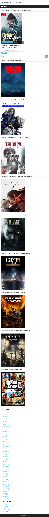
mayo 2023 (5, 476)
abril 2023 (5, 478)
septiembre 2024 (7, 449)
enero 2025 (5, 443)
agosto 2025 (6, 431)
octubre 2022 (6, 488)
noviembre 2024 (6, 446)
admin (13, 50)
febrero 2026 (6, 421)
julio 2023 (5, 473)
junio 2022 (5, 494)
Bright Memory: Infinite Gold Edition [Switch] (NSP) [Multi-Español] (10, 46)
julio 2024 (5, 453)
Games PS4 (5, 506)
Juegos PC (5, 508)
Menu (5, 6)
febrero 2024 (6, 461)
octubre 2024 (6, 448)
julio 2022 (5, 493)
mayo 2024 (5, 456)
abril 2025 (5, 438)
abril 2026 (5, 418)
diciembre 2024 (6, 444)
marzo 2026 (5, 419)
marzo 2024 (5, 459)
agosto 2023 (6, 471)
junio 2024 (5, 454)
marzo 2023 (5, 479)
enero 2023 (5, 483)
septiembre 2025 (7, 429)
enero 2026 (5, 423)
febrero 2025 (6, 441)
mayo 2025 (5, 436)
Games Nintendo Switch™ (8, 42)
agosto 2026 (6, 413)
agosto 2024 (6, 451)
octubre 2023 (6, 468)
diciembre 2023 (6, 464)
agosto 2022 (6, 491)
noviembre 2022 (6, 486)
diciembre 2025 (6, 424)
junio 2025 (5, 434)
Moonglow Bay (6, 509)
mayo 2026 (5, 416)
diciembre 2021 (6, 496)
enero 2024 (5, 463)
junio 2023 (5, 474)
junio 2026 (5, 414)
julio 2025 (5, 433)
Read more (4, 52)
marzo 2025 (5, 439)
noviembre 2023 (6, 466)
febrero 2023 (6, 481)
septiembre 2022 (7, 489)
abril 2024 (5, 458)
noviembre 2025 (6, 426)
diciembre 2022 (6, 484)
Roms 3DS (5, 511)
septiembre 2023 (7, 469)
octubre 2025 (6, 428)
